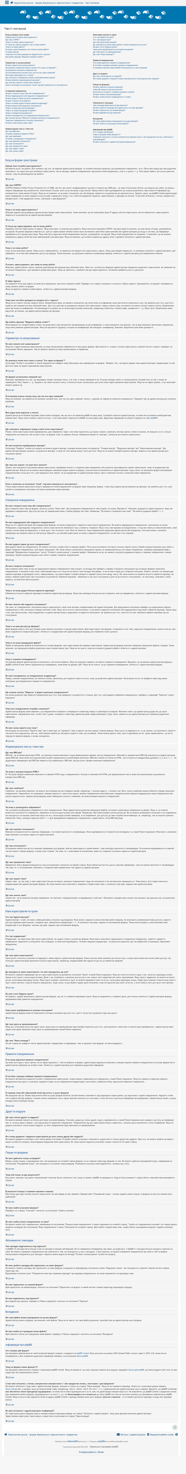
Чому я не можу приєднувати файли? (21, 111)
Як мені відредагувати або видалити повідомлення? (27, 96)
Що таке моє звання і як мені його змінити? (23, 83)
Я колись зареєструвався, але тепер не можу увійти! (27, 49)
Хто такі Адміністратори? (103, 37)
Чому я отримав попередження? (19, 113)
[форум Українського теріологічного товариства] (93, 15)
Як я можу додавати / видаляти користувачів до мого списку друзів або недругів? (126, 79)
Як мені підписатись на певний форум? (109, 110)
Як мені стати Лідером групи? (105, 47)
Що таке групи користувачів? (105, 42)
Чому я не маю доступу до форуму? (20, 108)
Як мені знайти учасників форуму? (107, 94)
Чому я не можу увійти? (15, 47)
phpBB (153, 418)
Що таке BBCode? (13, 131)
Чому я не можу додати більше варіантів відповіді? (27, 103)
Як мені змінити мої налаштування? (20, 65)
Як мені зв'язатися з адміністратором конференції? (114, 142)
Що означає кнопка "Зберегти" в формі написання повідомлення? (33, 118)
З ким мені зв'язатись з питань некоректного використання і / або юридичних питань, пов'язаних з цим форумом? (133, 138)
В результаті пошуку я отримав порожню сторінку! (113, 92)
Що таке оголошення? (15, 144)
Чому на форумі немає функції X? (107, 135)
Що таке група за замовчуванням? (107, 52)
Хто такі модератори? (102, 40)
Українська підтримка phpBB (104, 1446)
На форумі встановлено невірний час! (21, 70)
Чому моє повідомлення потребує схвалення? (25, 120)
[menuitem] (160, 1435)
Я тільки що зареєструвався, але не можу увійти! (26, 45)
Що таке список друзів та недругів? (107, 76)
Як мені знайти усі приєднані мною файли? (111, 124)
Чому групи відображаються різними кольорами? (113, 49)
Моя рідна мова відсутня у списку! (19, 75)
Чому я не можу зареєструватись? (20, 42)
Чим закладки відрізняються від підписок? (110, 105)
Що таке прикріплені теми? (17, 146)
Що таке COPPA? (13, 40)
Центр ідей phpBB (136, 1370)
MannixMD (73, 1441)
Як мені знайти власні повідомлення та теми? (112, 97)
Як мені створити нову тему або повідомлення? (25, 93)
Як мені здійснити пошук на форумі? (108, 87)
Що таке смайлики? (14, 136)
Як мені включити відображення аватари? (23, 80)
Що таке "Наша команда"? (104, 54)
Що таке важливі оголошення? (18, 141)
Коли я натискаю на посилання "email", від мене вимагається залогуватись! (36, 85)
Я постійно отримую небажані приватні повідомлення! (115, 65)
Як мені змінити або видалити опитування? (23, 106)
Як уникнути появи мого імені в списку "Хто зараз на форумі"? (31, 68)
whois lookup (11, 1389)
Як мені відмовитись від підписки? (107, 113)
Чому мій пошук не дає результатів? (108, 90)
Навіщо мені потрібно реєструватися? (21, 37)
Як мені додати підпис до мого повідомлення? (25, 98)
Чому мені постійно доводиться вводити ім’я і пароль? (28, 54)
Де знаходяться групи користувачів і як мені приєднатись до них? (120, 45)
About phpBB (82, 1356)
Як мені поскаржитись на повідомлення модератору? (28, 116)
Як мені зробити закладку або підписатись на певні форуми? (118, 108)
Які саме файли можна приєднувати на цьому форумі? (115, 121)
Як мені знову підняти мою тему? (19, 123)
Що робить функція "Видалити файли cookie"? (25, 57)
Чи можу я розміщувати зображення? (21, 139)
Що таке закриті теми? (15, 149)
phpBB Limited (83, 1353)
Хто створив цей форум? (103, 132)
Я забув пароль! (12, 52)
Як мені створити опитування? (18, 101)
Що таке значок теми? (15, 151)
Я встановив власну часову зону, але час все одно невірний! (30, 73)
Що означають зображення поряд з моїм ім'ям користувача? (30, 78)
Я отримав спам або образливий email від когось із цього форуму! (120, 68)
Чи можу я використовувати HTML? (20, 134)
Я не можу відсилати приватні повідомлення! (111, 63)
